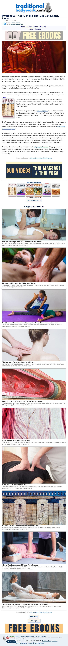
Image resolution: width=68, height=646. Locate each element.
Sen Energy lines (42, 111)
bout (38, 29)
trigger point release (41, 147)
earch (43, 26)
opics (30, 29)
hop (36, 26)
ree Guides (26, 26)
